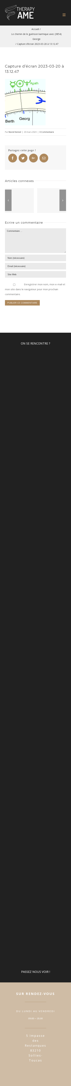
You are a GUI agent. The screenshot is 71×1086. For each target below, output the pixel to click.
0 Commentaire (46, 132)
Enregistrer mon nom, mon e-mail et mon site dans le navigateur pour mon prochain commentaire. (35, 289)
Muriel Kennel (15, 132)
